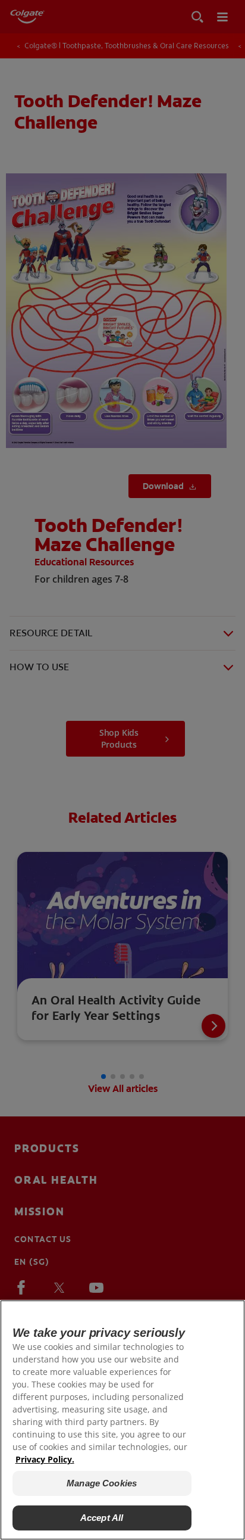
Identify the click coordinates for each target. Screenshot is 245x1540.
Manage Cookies (102, 1483)
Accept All (102, 1518)
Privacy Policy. (44, 1459)
